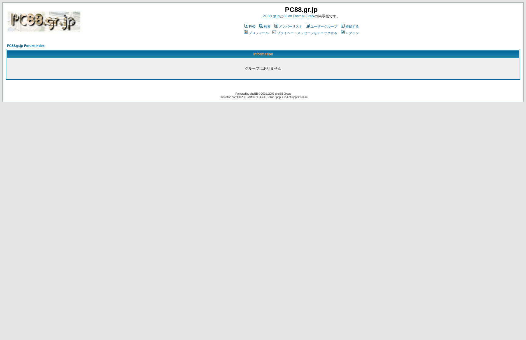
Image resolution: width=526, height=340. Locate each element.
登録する (352, 26)
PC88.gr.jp (271, 16)
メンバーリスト (290, 26)
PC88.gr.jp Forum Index (25, 45)
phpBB (254, 93)
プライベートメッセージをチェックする (307, 33)
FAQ (252, 26)
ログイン (352, 33)
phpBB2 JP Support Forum (291, 97)
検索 (267, 26)
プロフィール (259, 33)
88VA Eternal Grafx (298, 16)
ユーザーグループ (323, 26)
